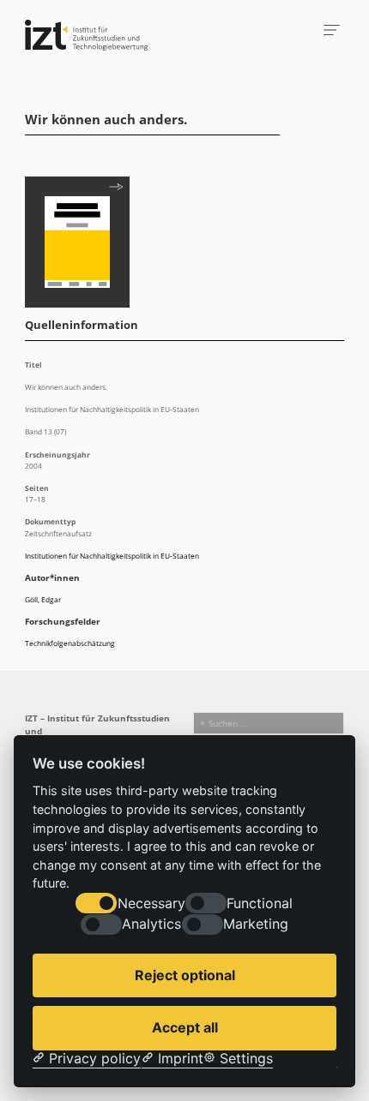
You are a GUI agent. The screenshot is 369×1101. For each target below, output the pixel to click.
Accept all (185, 1027)
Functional (260, 903)
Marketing (255, 924)
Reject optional (185, 975)
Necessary (151, 903)
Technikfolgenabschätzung (70, 643)
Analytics (151, 924)
